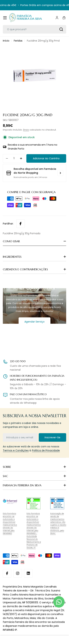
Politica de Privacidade (46, 450)
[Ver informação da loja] (60, 173)
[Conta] (57, 18)
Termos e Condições (16, 450)
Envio (26, 129)
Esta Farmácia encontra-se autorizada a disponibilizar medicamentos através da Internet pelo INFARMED (10, 523)
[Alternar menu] (5, 18)
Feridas (18, 40)
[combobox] (34, 29)
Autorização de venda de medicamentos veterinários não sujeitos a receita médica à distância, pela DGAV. (58, 523)
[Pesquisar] (61, 29)
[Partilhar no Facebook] (20, 223)
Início (6, 40)
